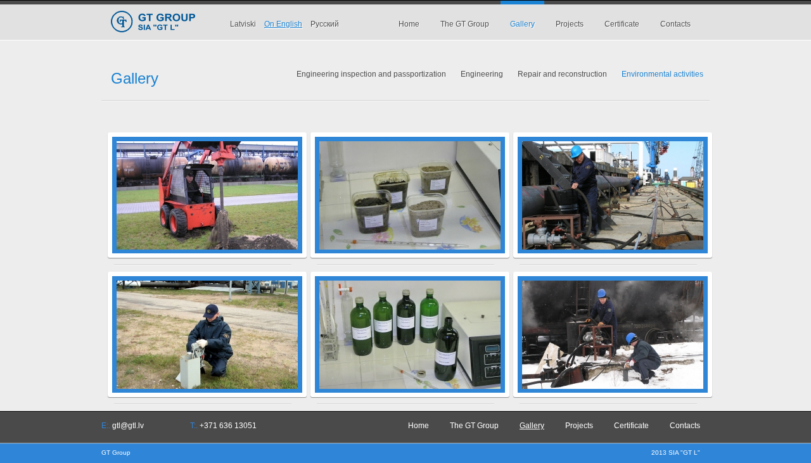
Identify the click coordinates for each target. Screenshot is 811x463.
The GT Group (464, 24)
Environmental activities (662, 74)
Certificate (621, 24)
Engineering (482, 74)
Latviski (243, 24)
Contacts (675, 24)
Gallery (522, 24)
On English (283, 24)
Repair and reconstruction (562, 74)
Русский (324, 24)
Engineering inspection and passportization (371, 74)
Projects (570, 24)
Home (409, 24)
